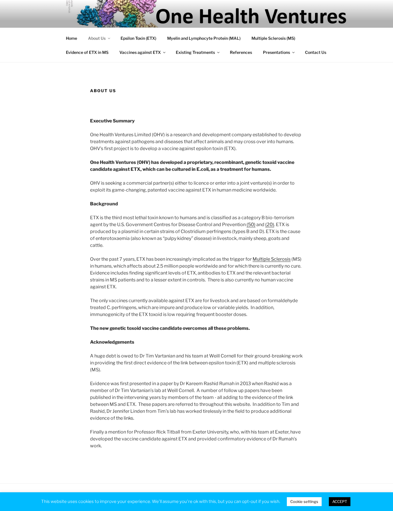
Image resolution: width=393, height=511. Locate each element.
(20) (269, 224)
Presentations (276, 52)
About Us (97, 38)
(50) (251, 224)
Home (71, 38)
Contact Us (315, 52)
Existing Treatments (195, 52)
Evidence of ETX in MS (87, 52)
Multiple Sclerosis (272, 259)
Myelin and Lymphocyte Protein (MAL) (204, 38)
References (241, 52)
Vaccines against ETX (140, 52)
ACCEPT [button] (339, 501)
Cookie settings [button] (304, 501)
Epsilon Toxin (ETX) (138, 38)
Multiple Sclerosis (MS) (273, 38)
